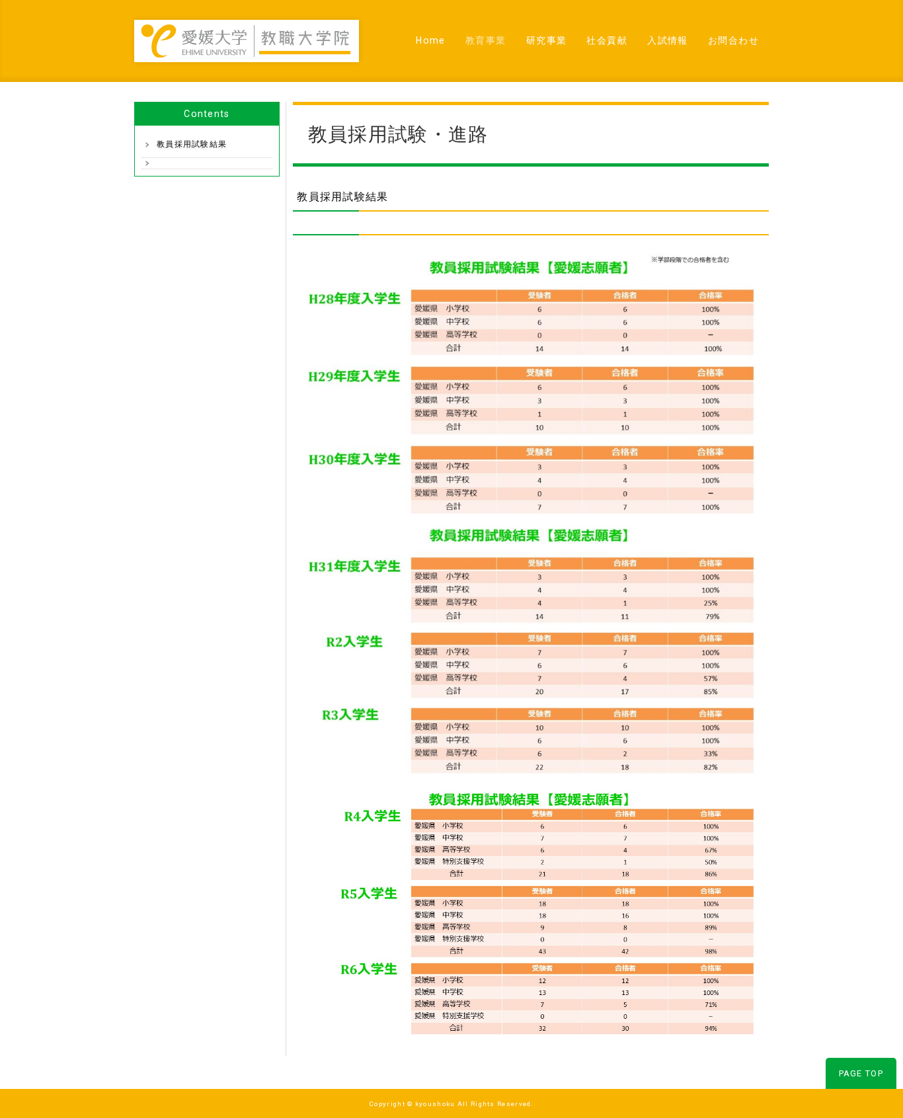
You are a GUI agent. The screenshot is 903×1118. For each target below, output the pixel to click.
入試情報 (667, 40)
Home (431, 40)
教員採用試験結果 (192, 144)
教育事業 (485, 40)
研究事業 (546, 40)
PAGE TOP (861, 1073)
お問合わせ (733, 40)
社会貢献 (606, 40)
